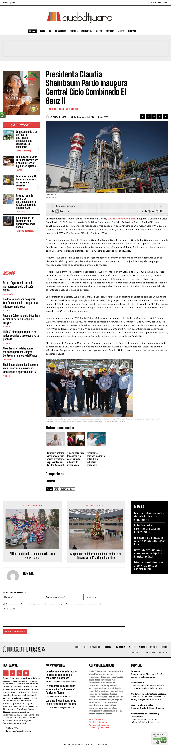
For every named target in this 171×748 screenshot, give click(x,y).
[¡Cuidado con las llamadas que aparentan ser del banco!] (8, 221)
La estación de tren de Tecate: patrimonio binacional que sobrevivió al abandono (26, 139)
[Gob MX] (48, 116)
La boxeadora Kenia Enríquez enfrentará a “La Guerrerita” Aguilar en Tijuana (27, 161)
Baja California (23, 151)
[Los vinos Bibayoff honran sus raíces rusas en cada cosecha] (8, 180)
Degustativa (22, 189)
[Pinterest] (153, 116)
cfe (56, 489)
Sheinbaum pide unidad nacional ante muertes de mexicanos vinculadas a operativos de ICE (21, 368)
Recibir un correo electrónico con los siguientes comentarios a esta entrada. (33, 604)
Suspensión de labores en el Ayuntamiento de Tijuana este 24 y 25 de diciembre (95, 555)
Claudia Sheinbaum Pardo (121, 218)
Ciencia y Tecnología (25, 231)
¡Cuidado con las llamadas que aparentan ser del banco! (26, 222)
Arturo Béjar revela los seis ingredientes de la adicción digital (18, 286)
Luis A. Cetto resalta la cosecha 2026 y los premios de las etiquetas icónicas (148, 565)
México (6, 310)
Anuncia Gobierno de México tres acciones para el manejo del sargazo (21, 319)
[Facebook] (142, 116)
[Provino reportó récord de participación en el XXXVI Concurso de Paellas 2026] (8, 199)
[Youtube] (26, 673)
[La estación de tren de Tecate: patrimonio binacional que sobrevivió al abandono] (8, 135)
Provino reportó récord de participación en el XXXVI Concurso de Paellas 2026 (26, 201)
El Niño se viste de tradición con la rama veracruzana (32, 555)
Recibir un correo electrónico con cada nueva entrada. (82, 604)
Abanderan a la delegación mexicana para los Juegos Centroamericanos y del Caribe (20, 351)
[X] (148, 116)
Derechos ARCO (96, 719)
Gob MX (62, 117)
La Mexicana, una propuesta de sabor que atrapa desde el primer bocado (149, 541)
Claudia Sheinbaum (68, 109)
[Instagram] (12, 673)
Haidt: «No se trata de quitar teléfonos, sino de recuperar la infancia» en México (20, 302)
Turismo (20, 212)
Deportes (21, 170)
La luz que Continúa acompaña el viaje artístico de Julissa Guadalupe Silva (149, 516)
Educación (8, 294)
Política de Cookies (98, 722)
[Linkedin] (165, 116)
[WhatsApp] (159, 116)
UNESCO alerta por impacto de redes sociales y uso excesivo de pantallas (21, 335)
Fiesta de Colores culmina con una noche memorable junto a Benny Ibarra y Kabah (148, 553)
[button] (140, 31)
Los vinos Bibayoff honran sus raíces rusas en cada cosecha (26, 181)
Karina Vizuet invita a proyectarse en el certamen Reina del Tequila (147, 528)
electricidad (67, 489)
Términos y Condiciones (100, 727)
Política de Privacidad (99, 725)
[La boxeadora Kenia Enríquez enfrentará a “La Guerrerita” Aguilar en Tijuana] (8, 161)
